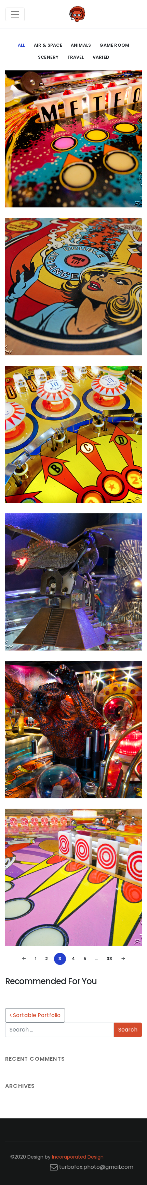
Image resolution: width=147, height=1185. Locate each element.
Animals (81, 45)
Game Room (114, 45)
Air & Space (48, 45)
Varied (101, 57)
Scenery (48, 57)
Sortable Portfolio (36, 1015)
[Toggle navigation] (15, 14)
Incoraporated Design (78, 1156)
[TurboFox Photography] (77, 14)
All (21, 45)
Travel (75, 57)
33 (109, 958)
